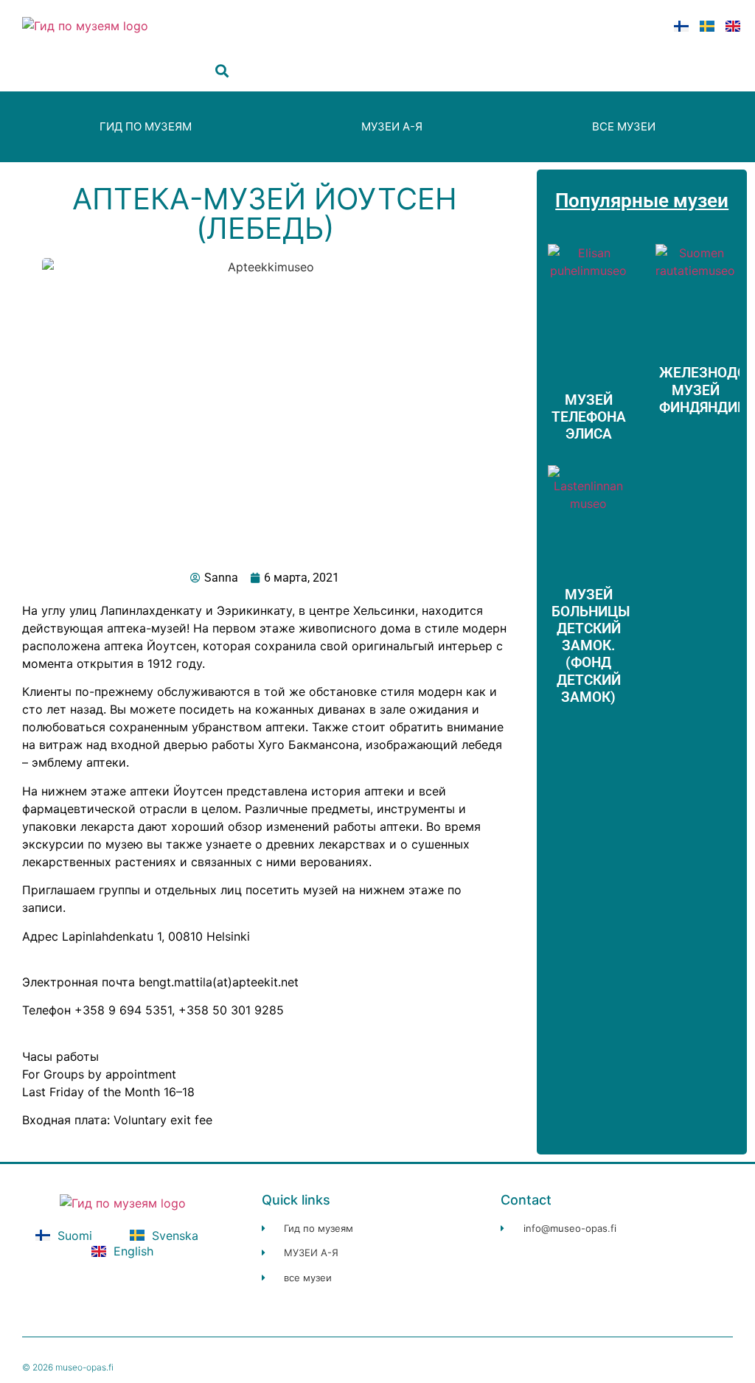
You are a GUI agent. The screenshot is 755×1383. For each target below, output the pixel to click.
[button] (222, 71)
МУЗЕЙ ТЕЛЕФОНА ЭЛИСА (589, 416)
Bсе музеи (623, 126)
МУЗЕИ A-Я (391, 126)
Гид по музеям (146, 126)
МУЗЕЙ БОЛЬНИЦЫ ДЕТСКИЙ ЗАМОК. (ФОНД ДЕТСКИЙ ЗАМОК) (591, 646)
